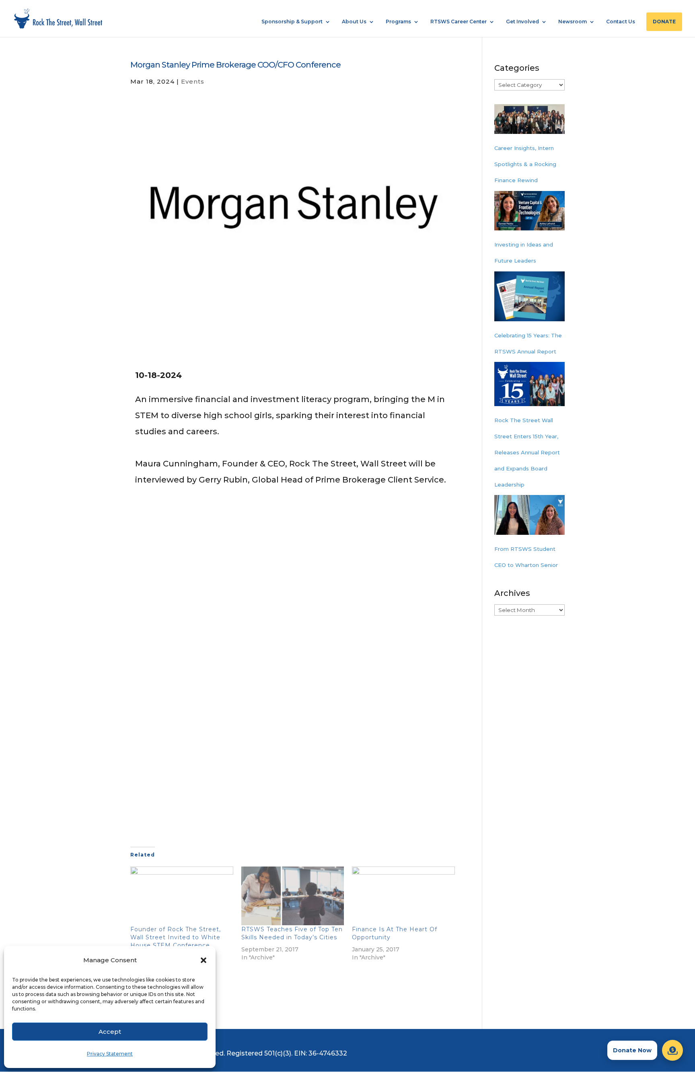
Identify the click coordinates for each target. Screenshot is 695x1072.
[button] (203, 960)
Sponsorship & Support (292, 22)
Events (192, 81)
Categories (516, 68)
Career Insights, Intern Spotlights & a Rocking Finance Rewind (525, 164)
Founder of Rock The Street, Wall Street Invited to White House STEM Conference (175, 937)
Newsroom (572, 22)
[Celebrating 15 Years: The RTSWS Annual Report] (529, 299)
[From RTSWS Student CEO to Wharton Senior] (529, 518)
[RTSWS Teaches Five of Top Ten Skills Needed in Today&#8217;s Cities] (292, 896)
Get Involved (522, 22)
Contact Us (620, 22)
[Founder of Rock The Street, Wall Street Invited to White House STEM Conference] (181, 896)
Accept (110, 1031)
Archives (512, 593)
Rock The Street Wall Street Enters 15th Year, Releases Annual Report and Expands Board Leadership (527, 452)
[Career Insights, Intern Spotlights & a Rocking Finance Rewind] (529, 122)
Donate (664, 21)
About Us (354, 22)
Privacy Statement (110, 1054)
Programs (398, 22)
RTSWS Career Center (458, 22)
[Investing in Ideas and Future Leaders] (529, 214)
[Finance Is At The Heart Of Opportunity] (403, 896)
